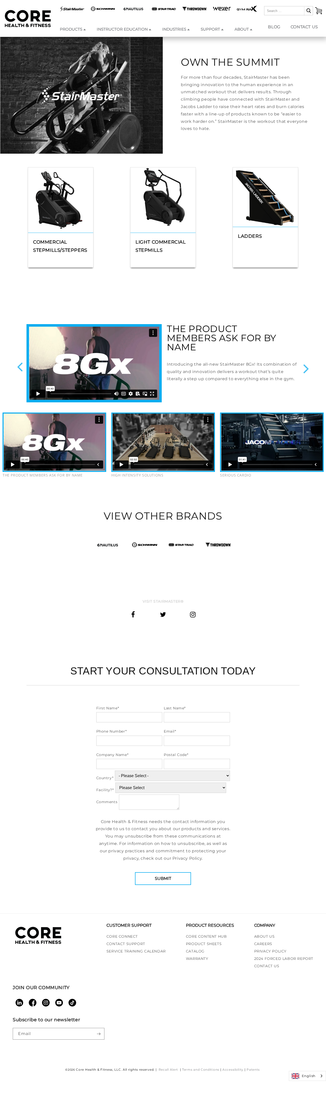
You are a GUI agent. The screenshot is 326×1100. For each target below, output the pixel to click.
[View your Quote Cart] (318, 10)
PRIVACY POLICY (270, 951)
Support (210, 29)
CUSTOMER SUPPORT (129, 925)
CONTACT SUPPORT (125, 944)
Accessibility (232, 1069)
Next (305, 368)
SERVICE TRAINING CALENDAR (136, 951)
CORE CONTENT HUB (206, 936)
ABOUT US (264, 936)
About (242, 29)
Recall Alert (169, 1069)
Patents (253, 1069)
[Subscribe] (98, 1034)
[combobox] (307, 1076)
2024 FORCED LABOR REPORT (283, 958)
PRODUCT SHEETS (204, 944)
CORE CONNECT (122, 936)
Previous (20, 367)
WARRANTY (197, 958)
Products (71, 29)
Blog (274, 26)
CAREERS (263, 944)
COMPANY (264, 925)
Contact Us (304, 26)
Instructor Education (122, 29)
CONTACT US (266, 966)
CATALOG (195, 951)
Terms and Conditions (200, 1069)
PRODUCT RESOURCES (210, 925)
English (309, 1076)
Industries (174, 29)
